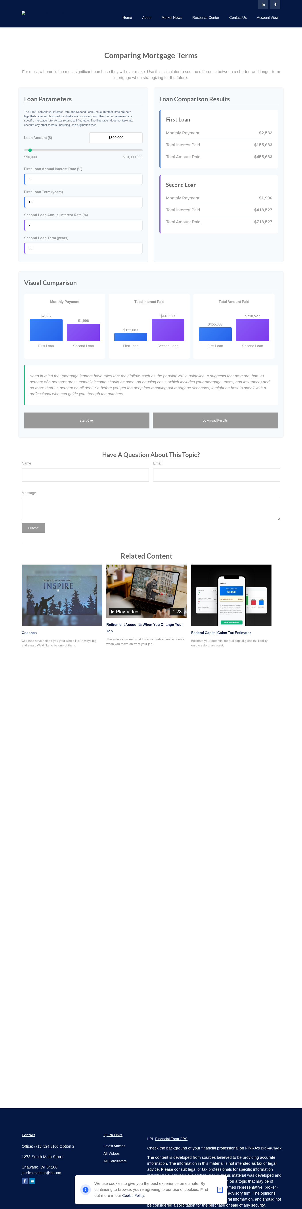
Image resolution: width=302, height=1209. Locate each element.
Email (157, 463)
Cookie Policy (133, 1195)
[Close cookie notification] (220, 1190)
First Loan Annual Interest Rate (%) (53, 169)
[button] (127, 17)
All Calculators (114, 1161)
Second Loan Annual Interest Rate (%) (56, 215)
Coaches (29, 633)
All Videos (111, 1153)
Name (26, 463)
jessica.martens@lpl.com (41, 1173)
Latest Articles (114, 1146)
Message (29, 493)
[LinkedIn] (263, 4)
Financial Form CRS (171, 1139)
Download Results (215, 420)
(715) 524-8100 (46, 1146)
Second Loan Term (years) (46, 238)
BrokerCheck (271, 1148)
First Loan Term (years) (43, 192)
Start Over (87, 420)
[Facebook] (275, 4)
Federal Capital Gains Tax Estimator (221, 633)
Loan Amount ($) (38, 138)
